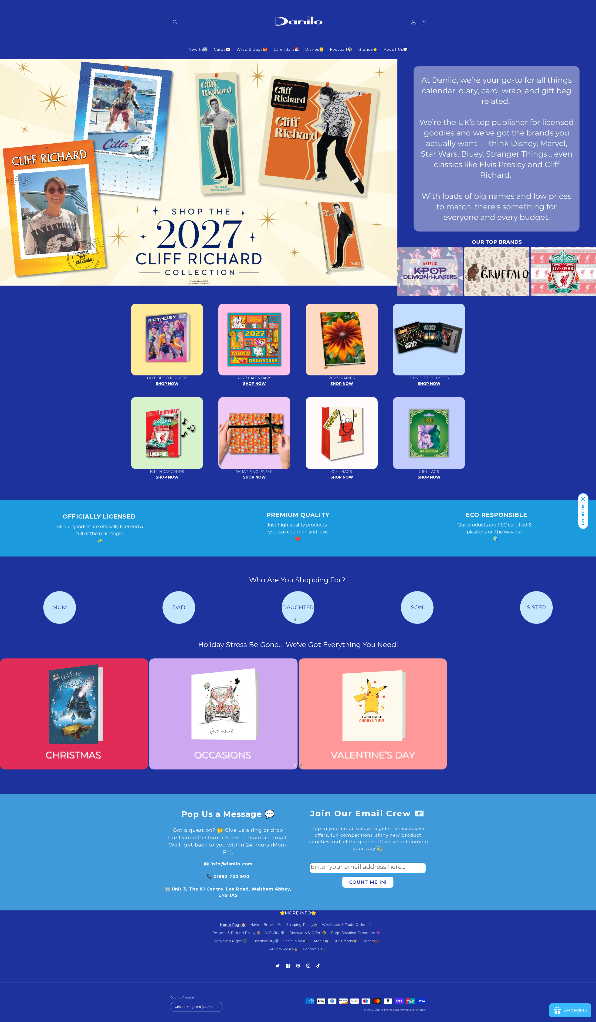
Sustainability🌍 (265, 941)
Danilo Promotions (387, 1009)
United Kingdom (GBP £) (194, 1007)
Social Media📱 (296, 941)
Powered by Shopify (413, 1009)
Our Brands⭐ (345, 941)
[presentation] (390, 272)
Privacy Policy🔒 (284, 949)
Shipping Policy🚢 (302, 925)
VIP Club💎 (274, 933)
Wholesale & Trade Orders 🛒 (347, 925)
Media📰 (321, 941)
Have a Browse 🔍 (266, 925)
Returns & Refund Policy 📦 (236, 933)
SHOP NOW (167, 383)
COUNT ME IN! (367, 882)
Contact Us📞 (315, 949)
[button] (175, 22)
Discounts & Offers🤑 (307, 933)
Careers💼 (370, 941)
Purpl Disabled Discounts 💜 (355, 933)
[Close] (583, 499)
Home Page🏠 (233, 925)
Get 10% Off (583, 515)
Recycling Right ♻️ (230, 941)
